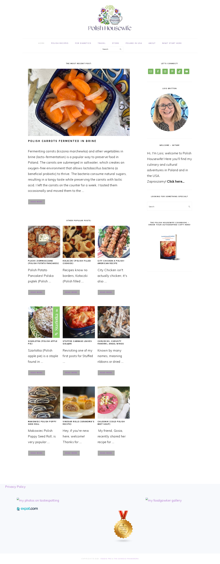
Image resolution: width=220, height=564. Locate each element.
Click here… (176, 181)
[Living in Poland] (27, 509)
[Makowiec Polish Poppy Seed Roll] (44, 417)
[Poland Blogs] (123, 542)
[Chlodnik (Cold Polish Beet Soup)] (114, 417)
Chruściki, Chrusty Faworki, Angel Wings (111, 342)
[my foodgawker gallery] (164, 500)
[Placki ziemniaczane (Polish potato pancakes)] (44, 257)
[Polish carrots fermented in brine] (79, 102)
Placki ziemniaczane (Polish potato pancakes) (43, 262)
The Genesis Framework (126, 559)
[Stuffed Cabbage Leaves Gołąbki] (79, 337)
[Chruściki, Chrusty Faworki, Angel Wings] (114, 337)
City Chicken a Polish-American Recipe (111, 262)
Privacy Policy (15, 487)
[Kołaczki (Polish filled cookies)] (79, 257)
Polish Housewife (110, 17)
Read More (37, 202)
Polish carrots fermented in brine (62, 141)
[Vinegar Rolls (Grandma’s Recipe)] (79, 417)
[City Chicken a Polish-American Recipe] (114, 257)
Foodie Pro (106, 559)
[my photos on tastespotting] (38, 500)
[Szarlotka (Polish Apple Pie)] (44, 337)
